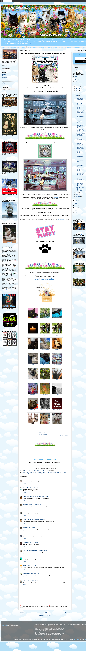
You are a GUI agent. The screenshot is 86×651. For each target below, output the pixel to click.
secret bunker (34, 473)
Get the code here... (43, 434)
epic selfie (64, 472)
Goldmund (76, 639)
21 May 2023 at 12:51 (33, 534)
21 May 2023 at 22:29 (31, 565)
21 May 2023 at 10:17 (32, 527)
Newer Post (23, 612)
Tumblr (3, 80)
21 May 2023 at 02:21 (36, 504)
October (77, 86)
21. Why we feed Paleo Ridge (57, 409)
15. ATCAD (56, 379)
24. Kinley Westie (56, 424)
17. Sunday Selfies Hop (45, 394)
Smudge (25, 527)
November (78, 84)
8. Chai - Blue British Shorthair (45, 349)
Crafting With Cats (52, 47)
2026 (76, 76)
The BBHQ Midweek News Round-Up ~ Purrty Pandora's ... (80, 147)
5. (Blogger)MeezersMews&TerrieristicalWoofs (44, 335)
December (78, 83)
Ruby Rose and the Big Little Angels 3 (32, 496)
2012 (76, 212)
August (77, 90)
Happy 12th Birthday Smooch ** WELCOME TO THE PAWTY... (80, 189)
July (77, 92)
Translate (12, 91)
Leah (24, 557)
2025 (76, 78)
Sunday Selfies (41, 473)
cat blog (39, 472)
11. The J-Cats (45, 364)
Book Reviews (42, 47)
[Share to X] (50, 470)
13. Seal (33, 379)
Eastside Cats (26, 487)
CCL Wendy (25, 542)
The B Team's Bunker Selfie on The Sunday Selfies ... (80, 134)
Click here (4, 625)
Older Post (67, 612)
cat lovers (46, 472)
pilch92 (24, 565)
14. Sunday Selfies (44, 379)
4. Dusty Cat (32, 334)
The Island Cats (26, 573)
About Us (23, 47)
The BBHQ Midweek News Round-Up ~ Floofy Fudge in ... (80, 98)
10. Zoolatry (32, 364)
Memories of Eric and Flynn (29, 519)
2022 (76, 200)
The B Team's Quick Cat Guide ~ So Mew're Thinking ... (80, 143)
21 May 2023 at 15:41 (33, 542)
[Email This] (47, 470)
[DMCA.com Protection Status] (6, 69)
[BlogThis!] (49, 470)
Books (83, 47)
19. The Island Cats (32, 409)
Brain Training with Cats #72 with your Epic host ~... (80, 107)
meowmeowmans (27, 504)
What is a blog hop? (43, 432)
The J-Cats (25, 534)
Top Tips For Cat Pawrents (65, 47)
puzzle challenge (27, 473)
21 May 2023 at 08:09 (40, 519)
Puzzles (35, 47)
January (77, 198)
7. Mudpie (33, 349)
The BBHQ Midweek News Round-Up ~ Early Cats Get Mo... (80, 165)
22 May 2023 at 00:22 (33, 580)
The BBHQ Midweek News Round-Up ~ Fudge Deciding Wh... (80, 184)
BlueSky (4, 74)
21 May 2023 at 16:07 (42, 550)
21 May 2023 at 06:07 (35, 512)
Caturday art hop (57, 472)
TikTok (3, 79)
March (77, 194)
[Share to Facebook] (51, 470)
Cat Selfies (51, 472)
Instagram (4, 77)
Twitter (3, 82)
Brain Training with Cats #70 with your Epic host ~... (80, 151)
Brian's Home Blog (27, 480)
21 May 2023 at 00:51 (36, 480)
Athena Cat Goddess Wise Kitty (30, 550)
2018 (76, 207)
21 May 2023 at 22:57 (35, 573)
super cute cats (47, 473)
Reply (24, 483)
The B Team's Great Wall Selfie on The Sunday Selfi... (80, 155)
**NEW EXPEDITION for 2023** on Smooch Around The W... (80, 103)
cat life (42, 472)
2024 (76, 79)
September (78, 88)
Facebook (4, 75)
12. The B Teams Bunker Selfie (57, 364)
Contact (29, 47)
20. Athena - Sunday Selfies (44, 409)
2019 (76, 205)
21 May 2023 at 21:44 (30, 557)
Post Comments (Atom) (31, 619)
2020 (76, 203)
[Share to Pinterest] (53, 470)
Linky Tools (61, 435)
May (77, 95)
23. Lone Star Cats (44, 424)
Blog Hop (35, 472)
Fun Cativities (76, 47)
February (78, 196)
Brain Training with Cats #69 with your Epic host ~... (80, 169)
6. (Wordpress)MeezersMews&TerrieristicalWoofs (57, 335)
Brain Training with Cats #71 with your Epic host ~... (80, 130)
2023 (76, 81)
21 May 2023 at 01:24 (45, 496)
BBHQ (31, 472)
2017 (76, 209)
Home (3, 47)
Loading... (75, 69)
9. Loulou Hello (57, 349)
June (77, 93)
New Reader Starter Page (13, 47)
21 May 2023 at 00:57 (34, 487)
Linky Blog (66, 435)
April (77, 192)
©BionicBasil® (26, 472)
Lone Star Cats (26, 512)
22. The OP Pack (33, 424)
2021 (76, 202)
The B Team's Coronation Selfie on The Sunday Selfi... (80, 174)
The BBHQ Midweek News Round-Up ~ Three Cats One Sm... (80, 126)
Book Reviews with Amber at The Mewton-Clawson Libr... (80, 116)
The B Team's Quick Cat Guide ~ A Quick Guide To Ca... (80, 121)
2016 (76, 210)
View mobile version (45, 615)
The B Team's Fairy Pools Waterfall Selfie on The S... (80, 111)
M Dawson (25, 580)
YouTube (4, 83)
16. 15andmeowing (32, 394)
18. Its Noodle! (57, 394)
